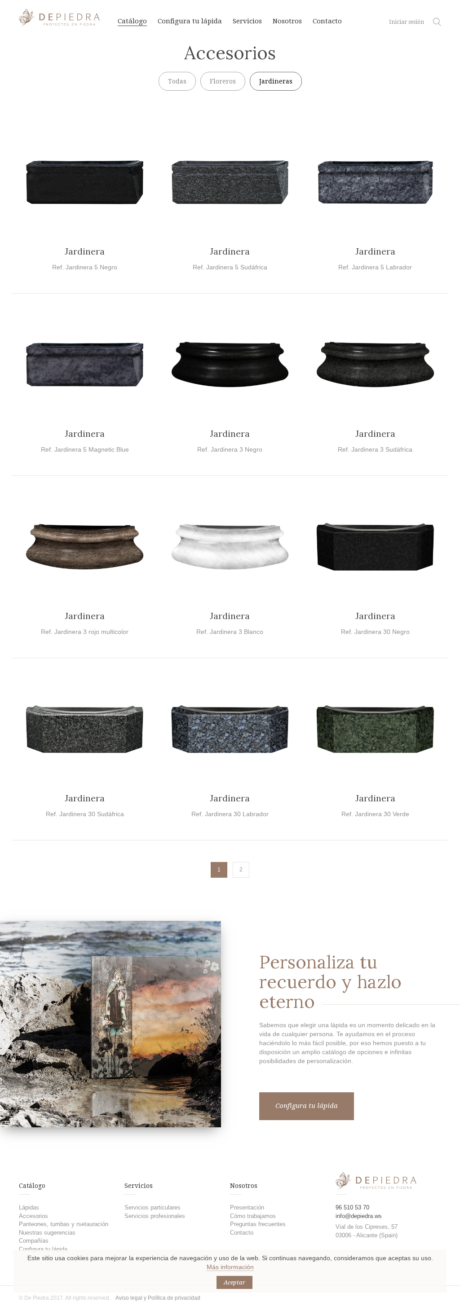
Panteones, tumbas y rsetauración (63, 1224)
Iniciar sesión (406, 22)
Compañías (34, 1240)
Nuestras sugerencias (47, 1232)
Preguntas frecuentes (258, 1224)
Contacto (327, 21)
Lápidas (29, 1207)
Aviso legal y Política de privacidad (157, 1298)
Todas (177, 81)
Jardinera (85, 251)
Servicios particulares (152, 1207)
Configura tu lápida (190, 21)
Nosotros (287, 21)
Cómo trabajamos (253, 1216)
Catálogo (132, 21)
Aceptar (234, 1282)
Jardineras (275, 81)
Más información (230, 1267)
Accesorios (33, 1216)
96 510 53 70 (352, 1207)
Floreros (223, 81)
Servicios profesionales (154, 1216)
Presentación (247, 1207)
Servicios (247, 21)
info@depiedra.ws (359, 1216)
